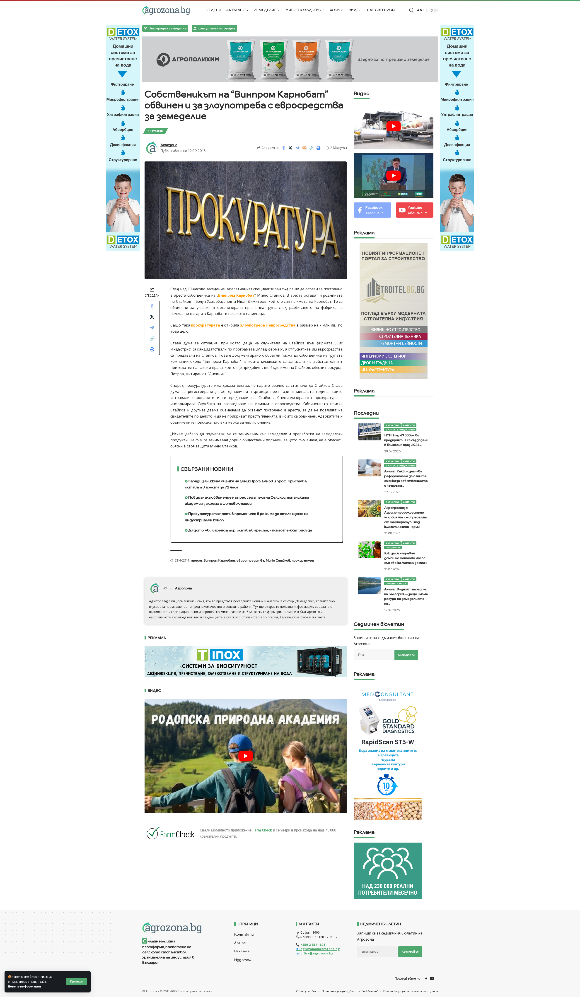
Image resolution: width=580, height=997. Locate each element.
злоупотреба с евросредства (267, 325)
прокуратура (303, 560)
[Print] (318, 147)
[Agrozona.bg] (166, 10)
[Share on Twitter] (290, 147)
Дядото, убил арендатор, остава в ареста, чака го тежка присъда (250, 530)
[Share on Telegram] (297, 147)
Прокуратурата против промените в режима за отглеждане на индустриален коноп (246, 516)
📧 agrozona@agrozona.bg (318, 949)
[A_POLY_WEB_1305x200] (290, 58)
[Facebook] (372, 210)
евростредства (250, 560)
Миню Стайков (278, 560)
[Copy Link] (311, 147)
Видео (362, 93)
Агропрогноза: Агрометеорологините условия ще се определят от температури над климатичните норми (405, 517)
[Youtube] (414, 210)
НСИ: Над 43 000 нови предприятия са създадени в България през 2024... (406, 440)
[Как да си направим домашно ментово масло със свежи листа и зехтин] (369, 549)
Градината (393, 547)
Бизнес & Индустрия (400, 429)
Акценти (409, 425)
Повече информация (24, 986)
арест (196, 560)
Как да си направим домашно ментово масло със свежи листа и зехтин (405, 558)
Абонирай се (406, 655)
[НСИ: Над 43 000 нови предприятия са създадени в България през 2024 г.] (369, 431)
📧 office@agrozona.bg (315, 953)
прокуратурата (205, 325)
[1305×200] (246, 661)
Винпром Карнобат (236, 295)
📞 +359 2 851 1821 (310, 944)
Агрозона (168, 145)
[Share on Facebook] (283, 147)
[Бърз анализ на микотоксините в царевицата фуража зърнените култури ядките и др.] (388, 752)
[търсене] (411, 10)
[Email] (304, 147)
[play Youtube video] (246, 756)
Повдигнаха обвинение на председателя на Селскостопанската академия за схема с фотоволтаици (247, 500)
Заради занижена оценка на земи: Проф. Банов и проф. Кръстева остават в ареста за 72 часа (246, 484)
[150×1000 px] (123, 137)
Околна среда (396, 583)
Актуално (155, 131)
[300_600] (394, 310)
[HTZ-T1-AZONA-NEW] (182, 927)
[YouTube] (432, 978)
